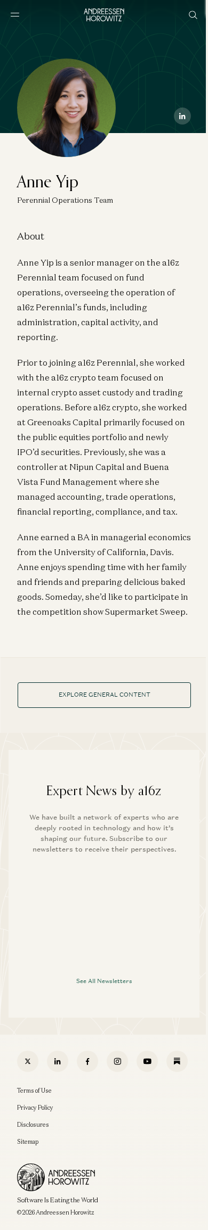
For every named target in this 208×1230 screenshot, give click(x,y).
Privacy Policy (35, 1107)
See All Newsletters (104, 981)
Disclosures (33, 1124)
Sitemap (27, 1141)
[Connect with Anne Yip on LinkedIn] (182, 116)
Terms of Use (34, 1090)
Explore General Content (104, 694)
